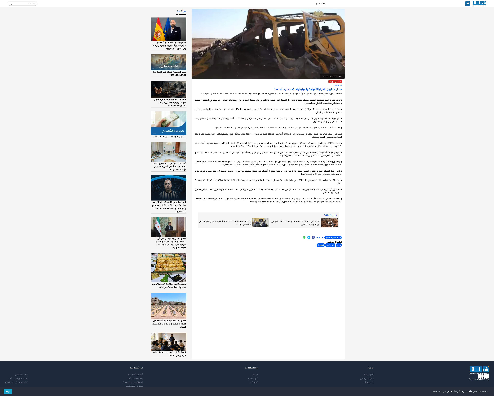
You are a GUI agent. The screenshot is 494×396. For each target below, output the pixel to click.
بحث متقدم (320, 4)
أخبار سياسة (369, 374)
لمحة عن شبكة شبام (134, 385)
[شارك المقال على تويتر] (309, 237)
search (10, 3)
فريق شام (254, 382)
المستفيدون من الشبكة (133, 382)
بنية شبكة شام (21, 374)
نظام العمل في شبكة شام (16, 382)
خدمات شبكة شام (135, 378)
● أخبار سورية (335, 81)
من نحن (255, 374)
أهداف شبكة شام (135, 374)
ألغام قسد (330, 245)
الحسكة (321, 245)
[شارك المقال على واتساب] (304, 237)
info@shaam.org (481, 379)
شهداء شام (253, 378)
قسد (339, 245)
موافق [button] (7, 391)
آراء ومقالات (368, 382)
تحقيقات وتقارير (367, 378)
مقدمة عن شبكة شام (18, 378)
